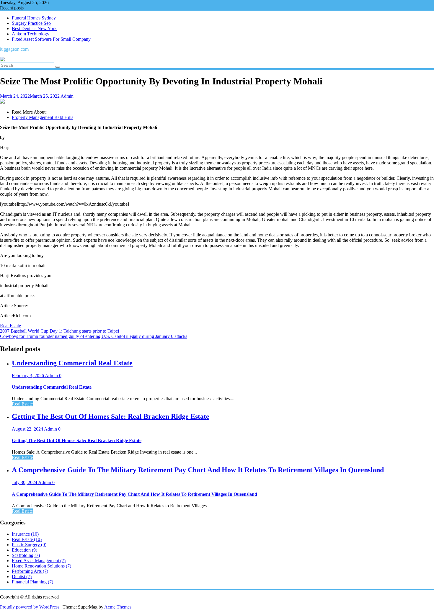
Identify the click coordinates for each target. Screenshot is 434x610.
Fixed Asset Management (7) (39, 560)
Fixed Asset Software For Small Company (51, 39)
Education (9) (24, 549)
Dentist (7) (22, 576)
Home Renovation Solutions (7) (41, 565)
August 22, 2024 (28, 428)
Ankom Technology (30, 33)
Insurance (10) (25, 534)
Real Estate (10, 325)
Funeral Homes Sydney (34, 17)
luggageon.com (14, 49)
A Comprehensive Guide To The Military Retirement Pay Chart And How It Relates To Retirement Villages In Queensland (198, 470)
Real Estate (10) (27, 539)
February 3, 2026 (28, 375)
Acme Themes (117, 606)
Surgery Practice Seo (31, 23)
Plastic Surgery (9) (29, 544)
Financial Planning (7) (32, 581)
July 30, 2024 (25, 482)
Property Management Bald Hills (42, 117)
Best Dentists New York (34, 28)
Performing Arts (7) (30, 571)
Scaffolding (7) (26, 555)
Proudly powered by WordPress (29, 606)
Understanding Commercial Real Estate (72, 363)
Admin (67, 96)
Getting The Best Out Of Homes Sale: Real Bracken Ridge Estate (110, 416)
